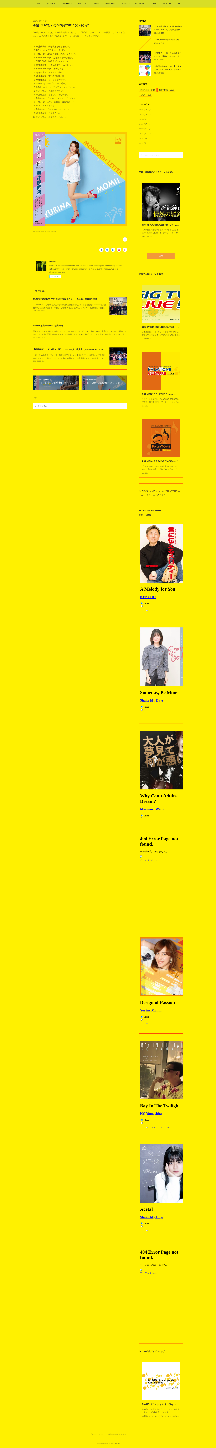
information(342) (38, 232)
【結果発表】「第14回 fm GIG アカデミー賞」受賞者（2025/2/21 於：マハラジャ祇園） (74, 349)
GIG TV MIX (166, 3)
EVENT (145, 94)
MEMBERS (51, 3)
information (147, 89)
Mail (178, 3)
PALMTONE (140, 3)
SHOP (153, 3)
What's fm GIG (110, 3)
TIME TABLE (83, 3)
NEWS (96, 3)
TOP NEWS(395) (50, 232)
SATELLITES (67, 3)
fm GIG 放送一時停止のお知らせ (48, 325)
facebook (125, 3)
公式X (161, 256)
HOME (38, 3)
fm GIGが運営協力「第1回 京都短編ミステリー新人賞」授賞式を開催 (65, 298)
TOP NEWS (166, 89)
